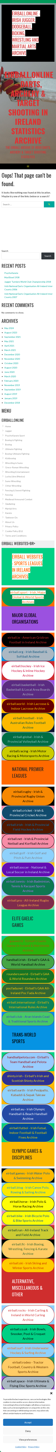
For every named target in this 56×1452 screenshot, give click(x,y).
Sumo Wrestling (13, 481)
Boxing (8, 444)
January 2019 (10, 398)
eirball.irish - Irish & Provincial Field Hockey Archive (28, 827)
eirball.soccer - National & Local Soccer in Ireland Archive (28, 869)
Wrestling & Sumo (14, 463)
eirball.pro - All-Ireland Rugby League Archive (28, 902)
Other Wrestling (13, 485)
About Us (9, 522)
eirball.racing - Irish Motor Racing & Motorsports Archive (28, 753)
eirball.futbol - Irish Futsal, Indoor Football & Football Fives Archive (28, 1132)
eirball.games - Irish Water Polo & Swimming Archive (28, 1175)
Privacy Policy (33, 1447)
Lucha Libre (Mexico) (15, 476)
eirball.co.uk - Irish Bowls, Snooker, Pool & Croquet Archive (28, 1333)
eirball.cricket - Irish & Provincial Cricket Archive (28, 812)
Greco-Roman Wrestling (17, 467)
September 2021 (12, 337)
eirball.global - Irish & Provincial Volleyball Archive (28, 739)
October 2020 (11, 363)
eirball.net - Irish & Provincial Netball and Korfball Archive (28, 841)
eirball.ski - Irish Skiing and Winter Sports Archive (28, 1265)
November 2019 (12, 385)
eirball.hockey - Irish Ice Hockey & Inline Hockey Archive (28, 670)
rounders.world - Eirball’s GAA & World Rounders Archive (28, 976)
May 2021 (9, 341)
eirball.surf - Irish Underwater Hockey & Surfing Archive (28, 1350)
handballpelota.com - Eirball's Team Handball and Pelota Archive (28, 1061)
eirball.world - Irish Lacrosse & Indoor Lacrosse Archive (28, 706)
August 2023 (10, 332)
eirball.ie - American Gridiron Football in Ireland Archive (28, 640)
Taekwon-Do (11, 517)
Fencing (9, 494)
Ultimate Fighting (13, 449)
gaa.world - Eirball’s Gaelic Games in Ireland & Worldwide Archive (28, 945)
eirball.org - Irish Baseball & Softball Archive (28, 654)
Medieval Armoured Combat (18, 499)
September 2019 (12, 389)
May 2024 (9, 328)
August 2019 (10, 394)
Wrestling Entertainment (17, 472)
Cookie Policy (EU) (14, 531)
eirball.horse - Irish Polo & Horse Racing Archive (28, 1204)
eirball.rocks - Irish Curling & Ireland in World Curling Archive (28, 1315)
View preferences (28, 1439)
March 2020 (10, 376)
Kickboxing (10, 458)
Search (5, 251)
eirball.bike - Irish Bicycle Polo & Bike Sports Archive (28, 1218)
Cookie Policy (20, 1447)
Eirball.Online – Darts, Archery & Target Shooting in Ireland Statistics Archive (28, 107)
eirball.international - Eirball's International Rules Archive (28, 1004)
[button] (51, 1393)
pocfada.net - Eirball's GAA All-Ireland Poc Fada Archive (28, 990)
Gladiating (10, 504)
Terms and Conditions (16, 535)
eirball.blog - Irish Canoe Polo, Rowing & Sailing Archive (28, 1190)
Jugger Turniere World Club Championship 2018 (27, 281)
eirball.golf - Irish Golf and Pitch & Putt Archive (28, 855)
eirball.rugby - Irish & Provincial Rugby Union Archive (28, 796)
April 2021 (9, 345)
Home (8, 426)
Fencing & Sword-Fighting (17, 490)
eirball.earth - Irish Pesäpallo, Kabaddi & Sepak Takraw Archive (28, 1094)
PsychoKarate (11, 273)
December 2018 (12, 402)
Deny (28, 1431)
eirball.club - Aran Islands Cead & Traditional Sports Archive (28, 1019)
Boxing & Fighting (13, 440)
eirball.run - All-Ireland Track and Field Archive (28, 1232)
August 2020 (10, 367)
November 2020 (12, 358)
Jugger (8, 431)
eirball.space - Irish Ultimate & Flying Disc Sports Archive (28, 1383)
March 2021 (10, 350)
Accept (28, 1422)
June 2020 (9, 372)
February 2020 (11, 380)
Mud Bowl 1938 (11, 277)
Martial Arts (11, 508)
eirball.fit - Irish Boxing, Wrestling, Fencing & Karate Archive (28, 1248)
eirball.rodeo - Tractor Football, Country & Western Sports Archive (28, 1367)
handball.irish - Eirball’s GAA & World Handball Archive (28, 962)
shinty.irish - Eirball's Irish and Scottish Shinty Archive (28, 1078)
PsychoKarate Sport (15, 435)
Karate (8, 513)
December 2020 (12, 354)
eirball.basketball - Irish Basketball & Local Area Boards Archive (28, 689)
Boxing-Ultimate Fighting (17, 453)
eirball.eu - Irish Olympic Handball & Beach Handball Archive (28, 1113)
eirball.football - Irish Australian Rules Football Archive (28, 722)
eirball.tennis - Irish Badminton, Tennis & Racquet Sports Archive (28, 886)
